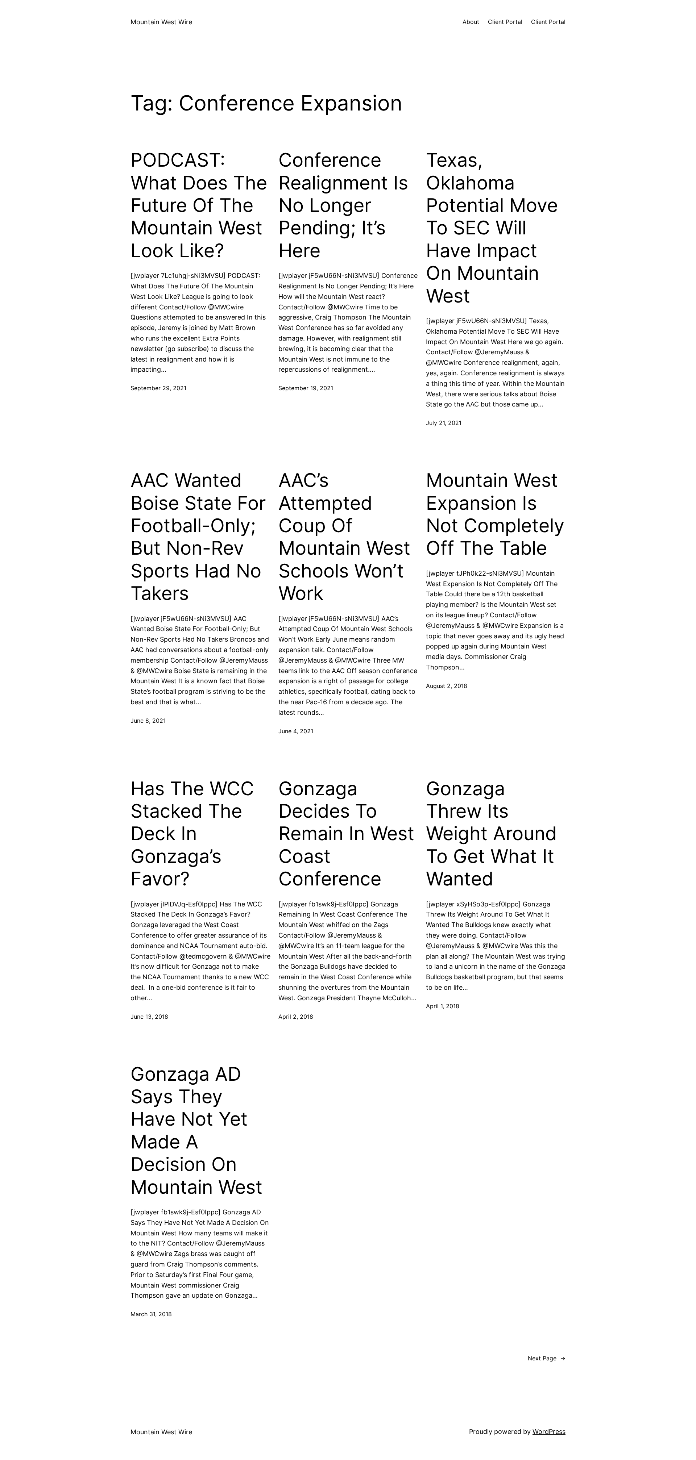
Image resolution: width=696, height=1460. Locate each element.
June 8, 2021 (148, 720)
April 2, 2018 (295, 1016)
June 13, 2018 (149, 1016)
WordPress (549, 1431)
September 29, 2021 (158, 388)
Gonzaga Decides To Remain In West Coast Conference (346, 833)
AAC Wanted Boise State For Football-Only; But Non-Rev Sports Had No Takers (198, 537)
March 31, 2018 (151, 1314)
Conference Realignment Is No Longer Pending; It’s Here (343, 205)
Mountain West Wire (161, 22)
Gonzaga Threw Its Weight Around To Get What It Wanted (491, 833)
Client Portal (505, 21)
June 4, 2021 (295, 731)
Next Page (547, 1358)
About (471, 21)
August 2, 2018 (446, 685)
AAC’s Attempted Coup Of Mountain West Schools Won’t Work (344, 537)
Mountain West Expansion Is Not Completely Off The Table (495, 514)
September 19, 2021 (305, 388)
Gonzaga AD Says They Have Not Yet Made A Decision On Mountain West (196, 1130)
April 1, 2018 (442, 1006)
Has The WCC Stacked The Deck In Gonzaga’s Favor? (192, 833)
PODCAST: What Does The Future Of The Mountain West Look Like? (198, 205)
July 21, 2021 (443, 422)
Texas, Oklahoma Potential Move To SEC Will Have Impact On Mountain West (492, 228)
